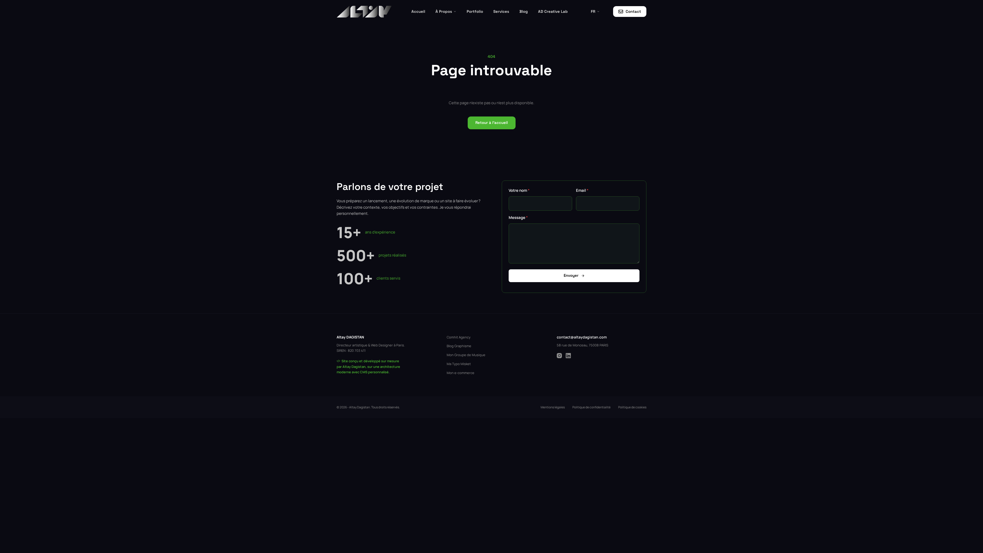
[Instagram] (559, 355)
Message (518, 217)
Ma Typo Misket (459, 363)
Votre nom (519, 190)
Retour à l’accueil (491, 122)
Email (582, 190)
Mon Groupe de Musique (466, 355)
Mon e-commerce (460, 372)
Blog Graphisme (459, 346)
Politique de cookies (632, 407)
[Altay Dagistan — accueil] (364, 12)
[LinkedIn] (568, 355)
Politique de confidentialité (591, 407)
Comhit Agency (459, 337)
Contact (633, 11)
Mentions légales (553, 407)
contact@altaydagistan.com (582, 337)
